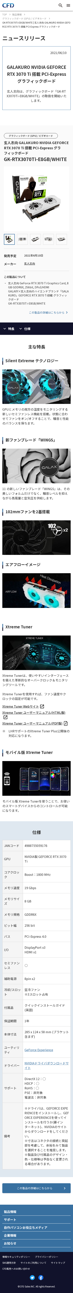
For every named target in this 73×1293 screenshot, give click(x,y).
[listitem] (23, 706)
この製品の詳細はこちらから (46, 312)
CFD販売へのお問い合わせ (16, 1268)
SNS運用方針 (9, 1262)
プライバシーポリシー (46, 1256)
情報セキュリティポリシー (16, 1256)
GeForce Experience (39, 1049)
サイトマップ (58, 1262)
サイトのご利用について (33, 1262)
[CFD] (8, 6)
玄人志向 (29, 263)
